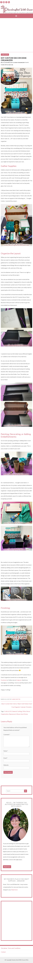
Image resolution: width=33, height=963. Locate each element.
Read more (7, 866)
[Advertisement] (16, 35)
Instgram (18, 680)
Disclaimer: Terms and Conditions (10, 948)
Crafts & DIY (5, 54)
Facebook (4, 680)
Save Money (24, 714)
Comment (6, 734)
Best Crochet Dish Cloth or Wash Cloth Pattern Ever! (17, 704)
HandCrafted (16, 699)
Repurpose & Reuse (14, 714)
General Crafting (17, 711)
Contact (3, 952)
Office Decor (26, 711)
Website (5, 765)
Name (5, 751)
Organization (5, 714)
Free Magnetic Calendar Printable (21, 707)
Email (5, 758)
